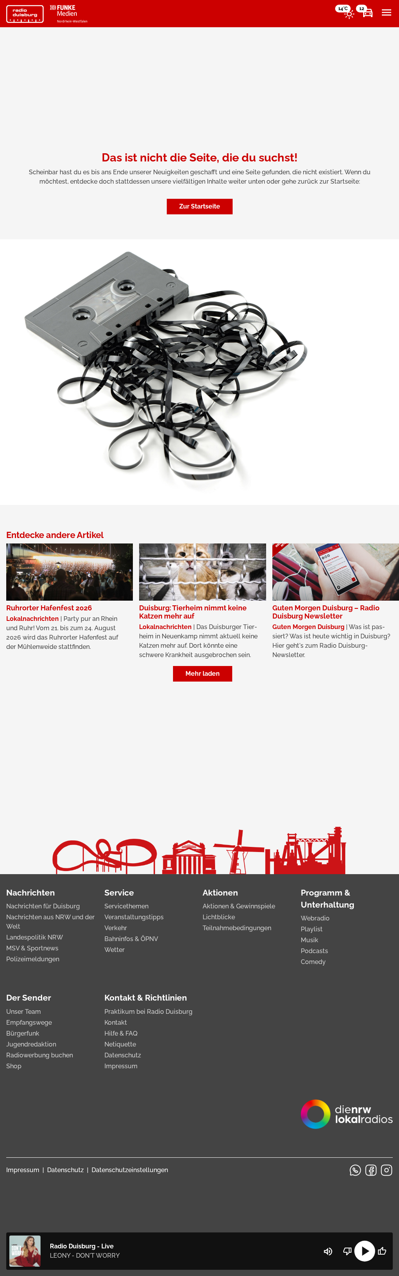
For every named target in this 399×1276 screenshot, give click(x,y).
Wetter (114, 949)
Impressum (121, 1066)
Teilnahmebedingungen (237, 928)
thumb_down (347, 1251)
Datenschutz (122, 1055)
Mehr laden (202, 673)
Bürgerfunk (22, 1033)
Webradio (315, 918)
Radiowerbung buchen (39, 1055)
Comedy (313, 962)
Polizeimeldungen (32, 959)
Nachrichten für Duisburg (43, 906)
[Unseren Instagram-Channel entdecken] (386, 1170)
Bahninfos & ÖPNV (131, 939)
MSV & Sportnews (32, 948)
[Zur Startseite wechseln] (25, 14)
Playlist (312, 929)
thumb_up (382, 1251)
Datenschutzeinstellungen (130, 1170)
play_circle (364, 1251)
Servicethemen (126, 906)
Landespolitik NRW (34, 937)
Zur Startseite (199, 206)
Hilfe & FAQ (121, 1033)
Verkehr (115, 928)
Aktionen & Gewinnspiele (239, 906)
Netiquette (120, 1044)
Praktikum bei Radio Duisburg (148, 1011)
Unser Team (23, 1011)
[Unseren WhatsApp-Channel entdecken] (355, 1170)
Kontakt (115, 1022)
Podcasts (314, 951)
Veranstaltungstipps (134, 917)
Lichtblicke (219, 917)
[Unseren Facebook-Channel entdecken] (371, 1170)
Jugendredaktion (31, 1044)
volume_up (328, 1251)
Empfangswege (29, 1022)
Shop (13, 1066)
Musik (309, 940)
